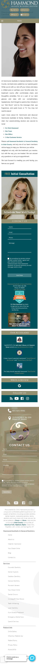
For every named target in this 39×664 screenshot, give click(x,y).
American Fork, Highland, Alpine (15, 524)
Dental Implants (13, 572)
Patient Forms (12, 640)
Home (10, 535)
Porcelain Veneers (14, 585)
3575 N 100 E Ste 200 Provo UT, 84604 (21, 418)
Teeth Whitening (13, 603)
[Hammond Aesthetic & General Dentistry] (19, 4)
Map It (14, 15)
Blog (9, 553)
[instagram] (27, 398)
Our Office (8, 134)
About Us (11, 539)
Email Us (25, 15)
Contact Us (11, 557)
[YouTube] (16, 398)
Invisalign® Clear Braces (16, 599)
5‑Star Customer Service (13, 137)
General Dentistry (14, 581)
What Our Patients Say (15, 636)
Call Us (14, 10)
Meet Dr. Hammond (14, 544)
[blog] (11, 398)
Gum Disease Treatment (16, 612)
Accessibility (12, 649)
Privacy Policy (12, 645)
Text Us (25, 10)
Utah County (18, 522)
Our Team (8, 131)
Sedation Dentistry (14, 576)
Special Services (13, 621)
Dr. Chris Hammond (11, 128)
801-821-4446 (21, 289)
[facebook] (22, 398)
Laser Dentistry (13, 608)
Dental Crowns (13, 594)
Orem (24, 520)
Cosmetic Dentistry (14, 567)
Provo (17, 520)
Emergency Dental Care (16, 617)
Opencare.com (23, 310)
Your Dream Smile (14, 548)
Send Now (19, 275)
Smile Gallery (12, 631)
